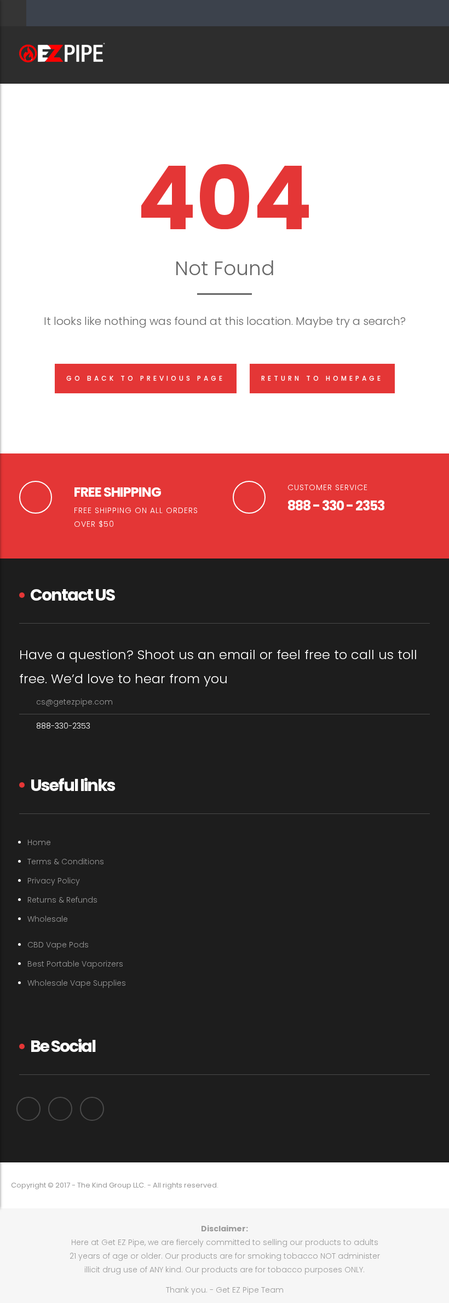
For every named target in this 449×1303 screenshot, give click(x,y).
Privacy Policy (53, 880)
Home (39, 842)
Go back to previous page (145, 378)
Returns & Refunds (62, 899)
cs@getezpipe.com (74, 701)
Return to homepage (322, 378)
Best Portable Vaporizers (75, 963)
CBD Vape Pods (58, 944)
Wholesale (47, 919)
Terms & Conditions (65, 861)
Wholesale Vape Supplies (76, 983)
